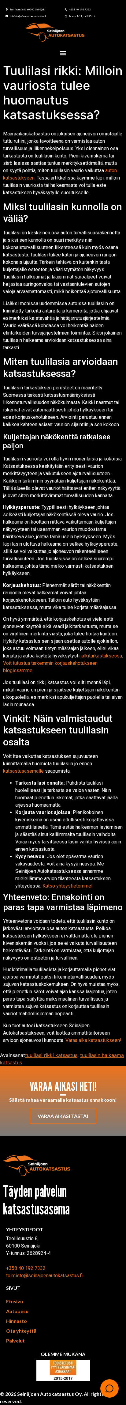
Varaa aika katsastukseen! (93, 1040)
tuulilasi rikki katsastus (51, 1055)
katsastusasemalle (23, 771)
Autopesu (17, 1311)
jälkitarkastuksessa (101, 656)
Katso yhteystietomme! (68, 886)
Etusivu (14, 1301)
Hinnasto (16, 1321)
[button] (63, 53)
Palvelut (15, 1340)
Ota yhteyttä (21, 1331)
